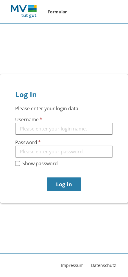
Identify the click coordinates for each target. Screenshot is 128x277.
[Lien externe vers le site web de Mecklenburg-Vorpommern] (24, 12)
